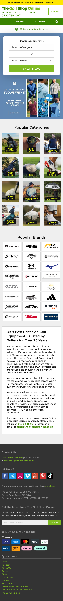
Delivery (6, 571)
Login (4, 562)
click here (50, 486)
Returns (5, 580)
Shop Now (31, 69)
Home (20, 21)
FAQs (4, 574)
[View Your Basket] (55, 11)
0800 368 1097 (11, 15)
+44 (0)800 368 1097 (13, 457)
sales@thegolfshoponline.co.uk (35, 426)
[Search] (56, 21)
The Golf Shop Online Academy (17, 589)
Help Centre (7, 583)
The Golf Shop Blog (11, 593)
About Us (6, 568)
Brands (40, 21)
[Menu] (6, 21)
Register (6, 565)
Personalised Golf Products (15, 586)
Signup (54, 522)
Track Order (7, 577)
